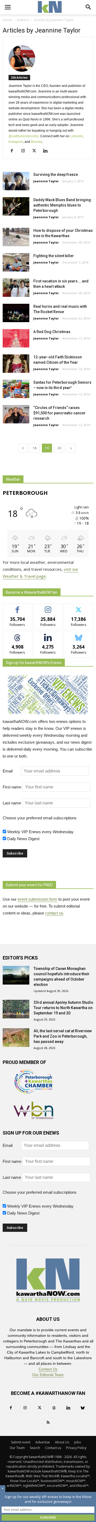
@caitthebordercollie (24, 136)
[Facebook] (13, 151)
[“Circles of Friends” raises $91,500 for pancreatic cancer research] (16, 414)
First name (12, 787)
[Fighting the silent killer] (16, 262)
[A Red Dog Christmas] (16, 338)
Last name (12, 803)
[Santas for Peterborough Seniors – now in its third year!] (16, 389)
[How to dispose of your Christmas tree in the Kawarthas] (16, 237)
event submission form (37, 899)
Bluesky (36, 142)
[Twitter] (36, 151)
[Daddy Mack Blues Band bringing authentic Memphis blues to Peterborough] (16, 206)
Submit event (20, 1442)
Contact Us (48, 1369)
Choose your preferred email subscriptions (40, 818)
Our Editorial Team (48, 1375)
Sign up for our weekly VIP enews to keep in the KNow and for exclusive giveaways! (48, 1499)
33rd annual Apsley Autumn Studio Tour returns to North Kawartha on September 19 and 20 (63, 1007)
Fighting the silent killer (53, 256)
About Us (62, 1442)
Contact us (53, 1448)
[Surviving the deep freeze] (16, 181)
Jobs (77, 1442)
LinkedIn (76, 136)
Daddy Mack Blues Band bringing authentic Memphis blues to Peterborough (62, 205)
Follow (48, 607)
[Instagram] (25, 151)
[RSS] (48, 1422)
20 (59, 448)
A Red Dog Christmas (51, 332)
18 (35, 448)
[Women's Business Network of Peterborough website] (33, 1117)
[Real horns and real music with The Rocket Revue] (16, 313)
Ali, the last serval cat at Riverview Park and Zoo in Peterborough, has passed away (63, 1036)
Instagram (16, 142)
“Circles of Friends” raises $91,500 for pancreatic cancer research (59, 413)
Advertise (42, 1442)
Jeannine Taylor (46, 181)
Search (35, 1448)
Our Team (17, 1448)
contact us (54, 913)
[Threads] (54, 1408)
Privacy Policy (76, 1448)
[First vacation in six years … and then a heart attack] (16, 287)
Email (11, 771)
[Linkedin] (47, 151)
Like (17, 607)
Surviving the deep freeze (55, 174)
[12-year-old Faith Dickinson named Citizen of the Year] (16, 363)
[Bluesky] (82, 1408)
